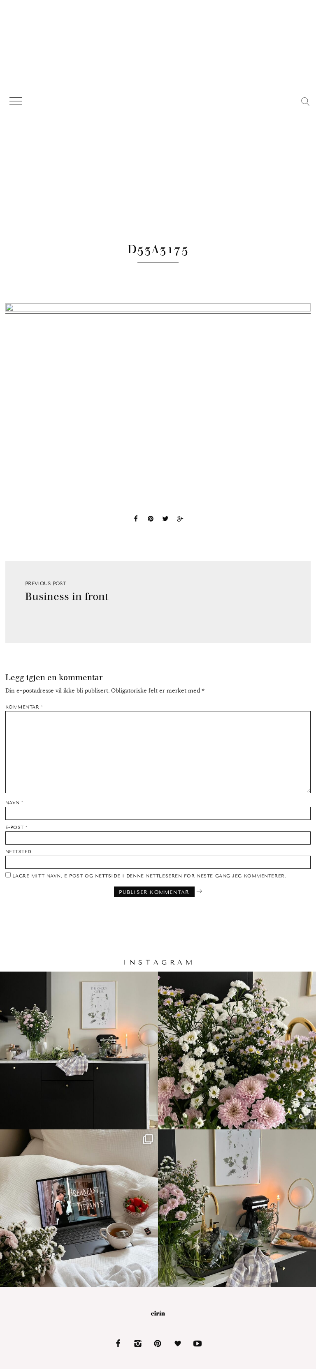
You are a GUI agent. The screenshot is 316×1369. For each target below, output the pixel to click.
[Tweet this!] (165, 520)
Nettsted (18, 851)
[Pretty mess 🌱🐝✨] (79, 1050)
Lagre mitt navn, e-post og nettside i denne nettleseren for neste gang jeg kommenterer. (149, 876)
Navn (14, 803)
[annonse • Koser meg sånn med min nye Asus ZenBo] (79, 1208)
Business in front (66, 596)
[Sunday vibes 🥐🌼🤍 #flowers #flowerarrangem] (237, 1208)
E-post (16, 827)
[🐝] (237, 1050)
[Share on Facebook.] (135, 520)
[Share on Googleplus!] (180, 520)
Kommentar (24, 707)
